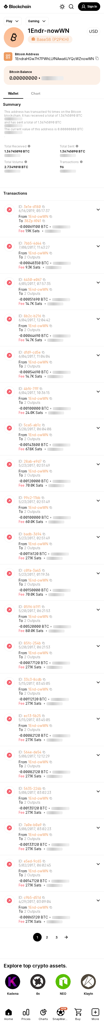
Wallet (13, 93)
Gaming (33, 21)
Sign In (92, 6)
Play (9, 21)
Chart (35, 93)
